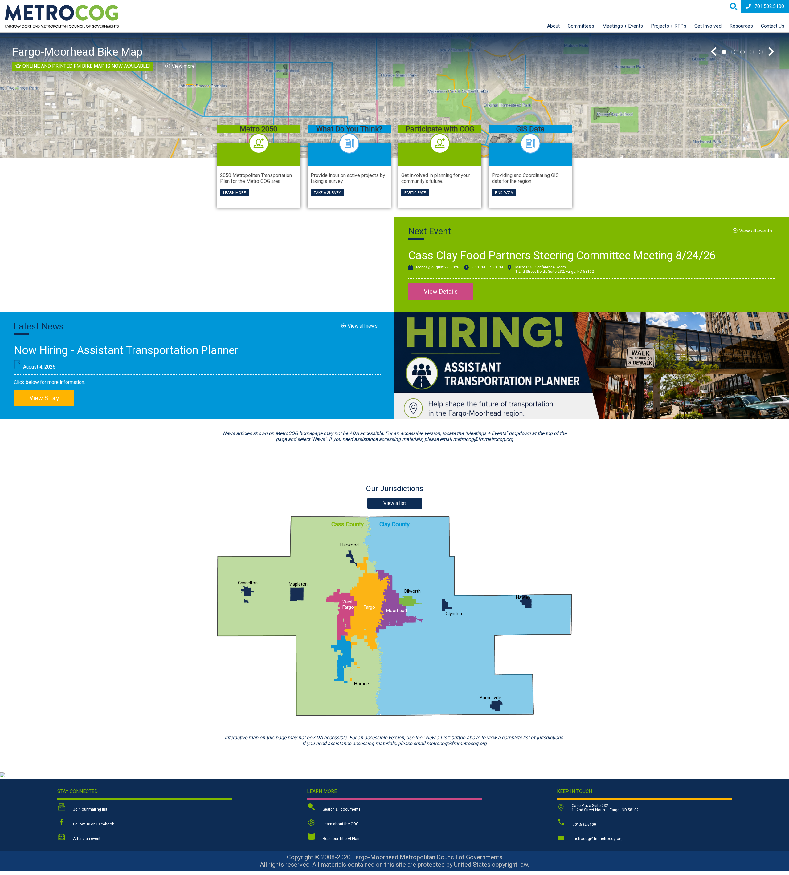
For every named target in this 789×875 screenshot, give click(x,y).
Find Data (504, 193)
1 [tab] (724, 52)
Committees (581, 26)
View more (183, 66)
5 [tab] (761, 52)
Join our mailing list (89, 809)
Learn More (234, 193)
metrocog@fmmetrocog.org (597, 839)
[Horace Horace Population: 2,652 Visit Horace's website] (342, 659)
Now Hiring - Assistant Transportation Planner (126, 350)
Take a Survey (327, 193)
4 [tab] (752, 52)
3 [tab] (742, 52)
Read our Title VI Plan (340, 839)
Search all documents (341, 809)
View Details (441, 291)
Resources (741, 26)
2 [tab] (733, 52)
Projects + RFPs (668, 26)
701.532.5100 (769, 6)
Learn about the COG (340, 824)
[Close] (465, 90)
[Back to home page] (62, 26)
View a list (394, 503)
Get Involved (708, 26)
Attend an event (86, 839)
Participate (415, 193)
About (553, 26)
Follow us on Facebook (93, 824)
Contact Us (772, 26)
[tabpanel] (394, 95)
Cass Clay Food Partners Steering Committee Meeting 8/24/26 (562, 255)
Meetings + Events (622, 26)
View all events (755, 231)
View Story (44, 398)
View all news (363, 326)
